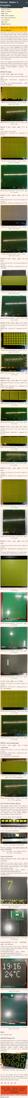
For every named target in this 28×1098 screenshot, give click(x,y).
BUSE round (4, 22)
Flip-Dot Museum (5, 9)
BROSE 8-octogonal (6, 11)
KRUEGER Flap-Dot (6, 24)
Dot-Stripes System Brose (8, 17)
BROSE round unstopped (7, 15)
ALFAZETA (17, 47)
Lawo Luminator (5, 19)
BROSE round (4, 13)
